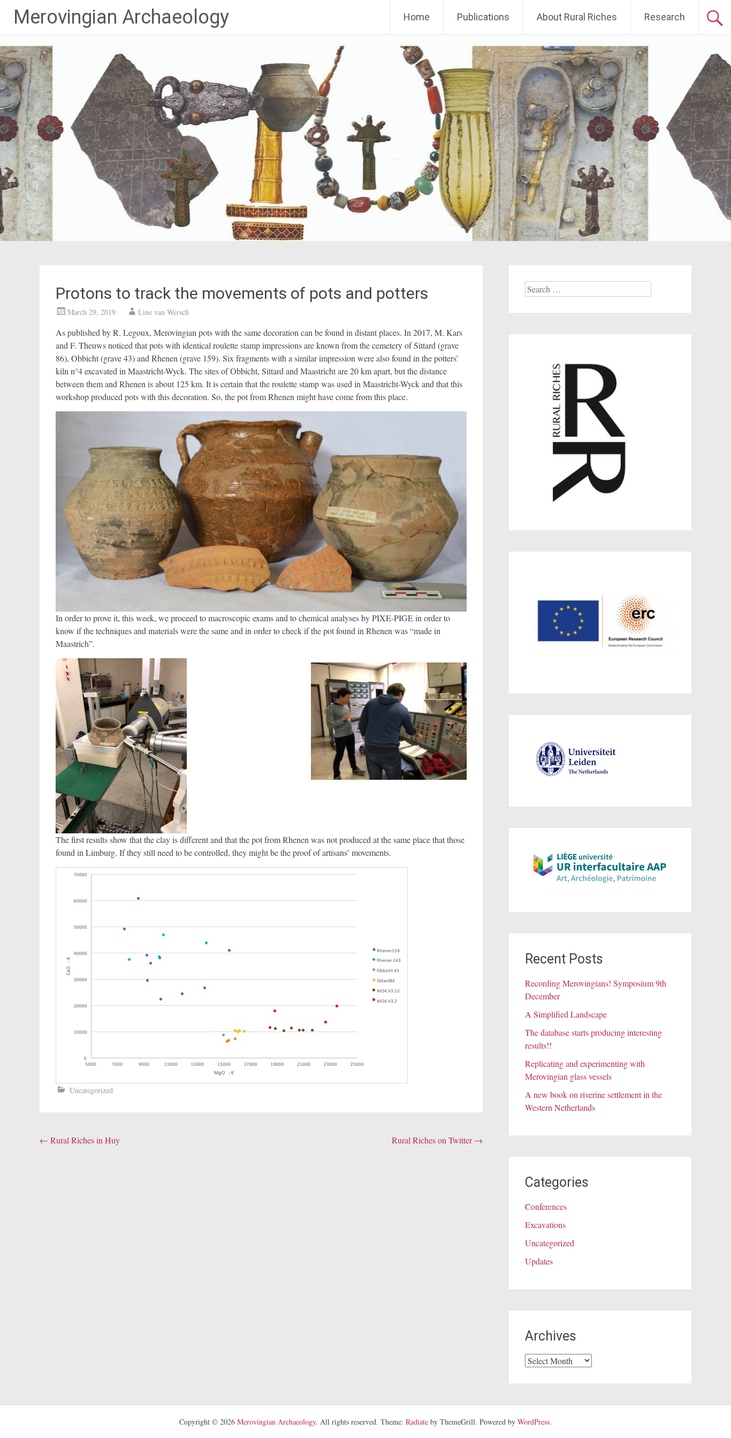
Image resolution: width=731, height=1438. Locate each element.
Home (416, 16)
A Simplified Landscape (566, 1014)
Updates (539, 1261)
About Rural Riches (577, 16)
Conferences (546, 1206)
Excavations (545, 1224)
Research (664, 16)
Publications (483, 16)
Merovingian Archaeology (121, 17)
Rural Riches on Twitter (437, 1140)
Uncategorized (91, 1090)
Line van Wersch (163, 312)
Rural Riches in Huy (80, 1140)
